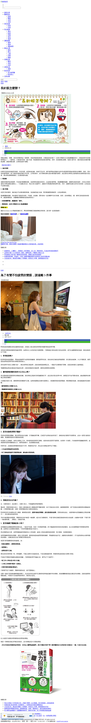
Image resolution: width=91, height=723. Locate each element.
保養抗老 (7, 59)
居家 (9, 69)
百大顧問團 (11, 72)
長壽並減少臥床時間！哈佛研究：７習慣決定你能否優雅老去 (23, 705)
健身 (9, 42)
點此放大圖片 (6, 165)
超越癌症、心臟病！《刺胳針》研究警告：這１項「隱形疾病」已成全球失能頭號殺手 (31, 251)
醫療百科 (7, 14)
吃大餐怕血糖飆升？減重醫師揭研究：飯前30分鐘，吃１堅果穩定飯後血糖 (27, 710)
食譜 (9, 38)
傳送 (5, 153)
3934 (10, 496)
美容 (9, 63)
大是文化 (8, 333)
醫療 (9, 18)
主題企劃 (7, 76)
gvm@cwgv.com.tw (62, 721)
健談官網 (13, 214)
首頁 (2, 81)
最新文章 (7, 12)
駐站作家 (7, 70)
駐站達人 (11, 74)
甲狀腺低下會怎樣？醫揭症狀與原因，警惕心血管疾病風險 (22, 254)
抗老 (9, 65)
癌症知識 (7, 23)
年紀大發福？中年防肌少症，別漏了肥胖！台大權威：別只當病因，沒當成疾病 (29, 703)
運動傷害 (11, 46)
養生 (9, 31)
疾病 (9, 16)
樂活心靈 (7, 48)
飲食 (9, 33)
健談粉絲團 (24, 214)
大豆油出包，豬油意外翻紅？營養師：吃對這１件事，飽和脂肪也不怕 (26, 258)
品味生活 (7, 67)
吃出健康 (7, 29)
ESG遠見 (39, 715)
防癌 (9, 25)
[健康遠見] (4, 1)
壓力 (9, 52)
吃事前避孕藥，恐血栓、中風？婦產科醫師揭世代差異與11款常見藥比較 (27, 256)
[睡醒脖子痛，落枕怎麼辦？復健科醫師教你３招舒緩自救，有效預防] (45, 229)
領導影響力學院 (51, 715)
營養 (9, 35)
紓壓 (9, 55)
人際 (9, 53)
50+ (44, 715)
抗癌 (9, 27)
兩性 (9, 50)
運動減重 (7, 40)
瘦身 (9, 44)
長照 (9, 20)
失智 (9, 22)
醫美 (9, 61)
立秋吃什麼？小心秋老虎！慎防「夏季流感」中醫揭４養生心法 (24, 252)
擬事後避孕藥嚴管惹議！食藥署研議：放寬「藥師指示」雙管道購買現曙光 (27, 708)
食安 (9, 37)
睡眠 (9, 57)
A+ (5, 155)
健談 (6, 146)
